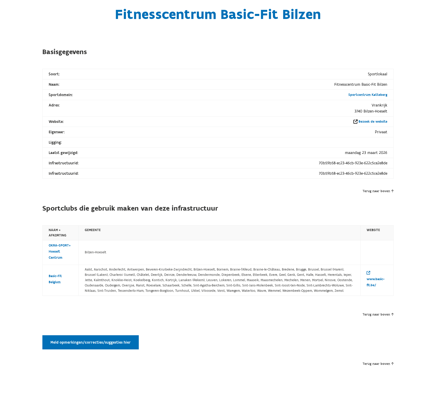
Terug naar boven (376, 191)
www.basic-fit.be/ (376, 282)
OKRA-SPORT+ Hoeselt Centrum (60, 251)
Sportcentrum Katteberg (367, 95)
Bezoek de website (373, 121)
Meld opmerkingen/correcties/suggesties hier (90, 342)
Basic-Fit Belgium (55, 279)
